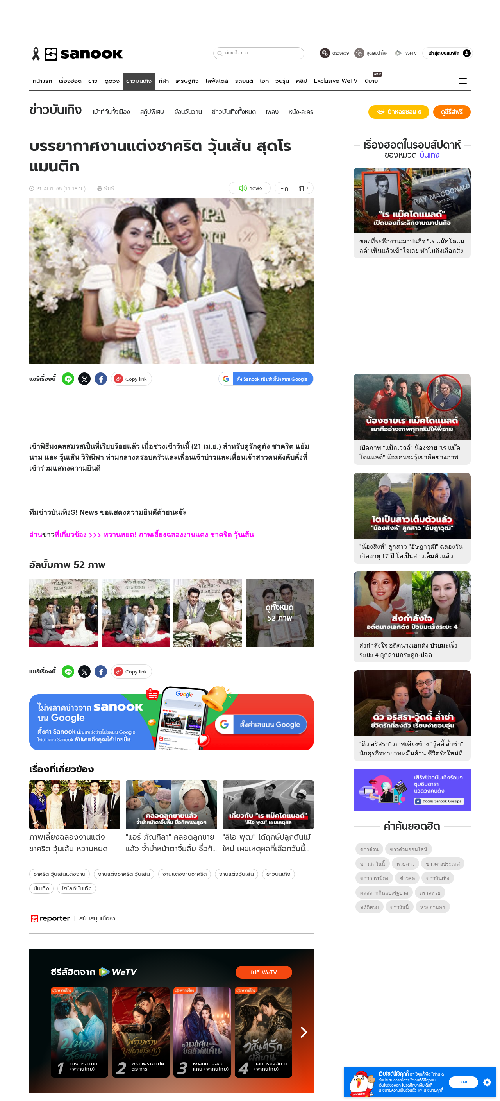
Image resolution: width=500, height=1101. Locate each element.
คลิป (301, 81)
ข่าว (93, 81)
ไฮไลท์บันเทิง (77, 888)
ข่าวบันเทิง (139, 81)
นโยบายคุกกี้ (433, 1090)
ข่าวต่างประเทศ (443, 863)
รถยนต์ (244, 81)
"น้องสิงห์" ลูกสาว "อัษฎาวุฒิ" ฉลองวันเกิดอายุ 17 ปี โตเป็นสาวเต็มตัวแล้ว (411, 551)
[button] (220, 53)
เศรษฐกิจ (187, 81)
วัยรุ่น (282, 81)
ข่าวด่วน (369, 849)
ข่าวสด (407, 878)
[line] (68, 378)
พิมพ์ (109, 188)
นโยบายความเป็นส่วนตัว (397, 1090)
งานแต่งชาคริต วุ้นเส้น (124, 874)
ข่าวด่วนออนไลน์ (408, 849)
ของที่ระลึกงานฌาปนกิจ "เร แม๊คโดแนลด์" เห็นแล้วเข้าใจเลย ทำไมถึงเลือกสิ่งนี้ (411, 250)
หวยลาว (405, 863)
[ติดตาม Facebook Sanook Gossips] (412, 789)
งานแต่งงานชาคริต (184, 874)
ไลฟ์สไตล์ (216, 81)
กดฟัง (255, 188)
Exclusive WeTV (336, 81)
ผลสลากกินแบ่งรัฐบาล (384, 892)
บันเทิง (41, 888)
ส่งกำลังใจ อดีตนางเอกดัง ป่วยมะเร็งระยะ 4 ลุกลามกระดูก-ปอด (408, 650)
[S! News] (50, 919)
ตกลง (463, 1082)
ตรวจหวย (430, 892)
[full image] (63, 613)
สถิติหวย (369, 907)
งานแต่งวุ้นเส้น (236, 874)
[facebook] (101, 378)
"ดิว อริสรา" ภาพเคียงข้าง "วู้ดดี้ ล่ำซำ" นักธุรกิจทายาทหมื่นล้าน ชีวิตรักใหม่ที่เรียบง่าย (411, 753)
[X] (84, 378)
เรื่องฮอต (70, 81)
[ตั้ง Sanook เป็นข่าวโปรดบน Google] (171, 718)
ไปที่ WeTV (264, 972)
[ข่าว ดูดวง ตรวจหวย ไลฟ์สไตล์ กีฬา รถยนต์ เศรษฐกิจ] (76, 54)
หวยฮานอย (432, 907)
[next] (304, 1032)
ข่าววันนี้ (399, 907)
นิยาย (371, 81)
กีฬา (164, 81)
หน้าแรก (42, 81)
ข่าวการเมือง (374, 878)
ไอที (264, 81)
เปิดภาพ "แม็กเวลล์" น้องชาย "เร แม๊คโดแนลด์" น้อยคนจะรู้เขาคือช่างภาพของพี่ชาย (410, 457)
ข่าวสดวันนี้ (372, 863)
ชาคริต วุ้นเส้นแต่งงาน (60, 874)
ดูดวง (112, 81)
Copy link (136, 379)
